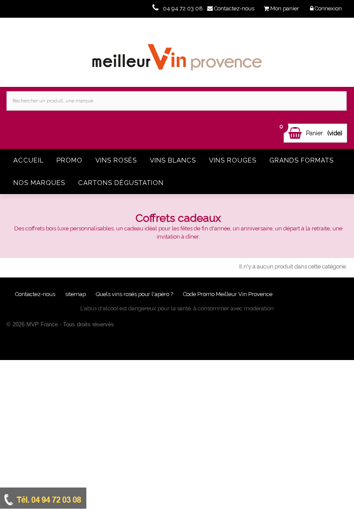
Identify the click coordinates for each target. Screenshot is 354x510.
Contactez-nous (36, 294)
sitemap (76, 294)
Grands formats (301, 160)
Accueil (28, 160)
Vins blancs (173, 160)
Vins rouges (232, 160)
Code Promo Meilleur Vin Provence (227, 294)
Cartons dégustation (121, 183)
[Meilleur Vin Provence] (177, 52)
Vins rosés (116, 160)
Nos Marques (39, 183)
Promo (69, 160)
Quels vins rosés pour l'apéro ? (134, 294)
